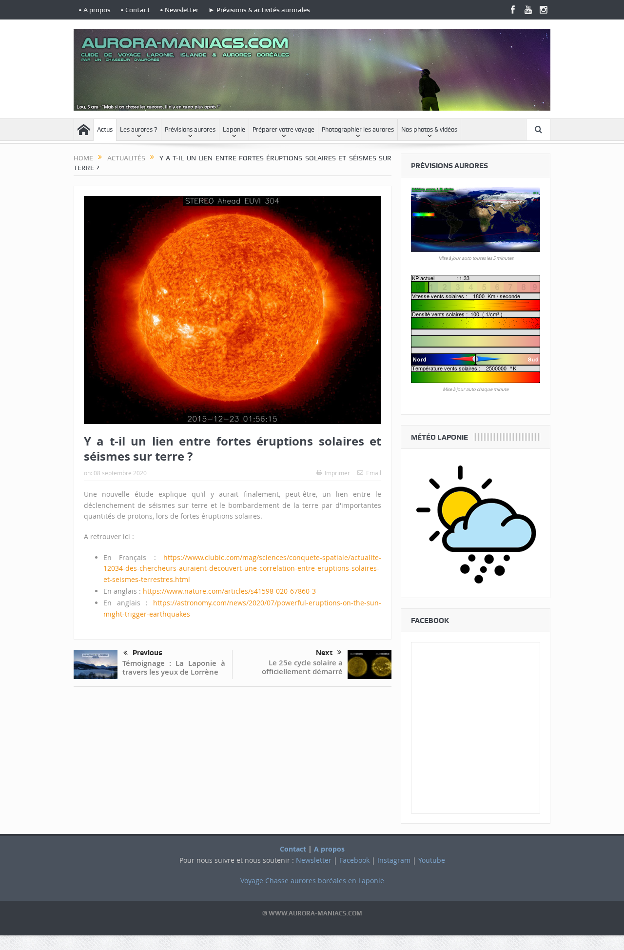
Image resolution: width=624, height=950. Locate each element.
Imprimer (337, 473)
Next (324, 652)
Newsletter (314, 860)
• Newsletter (179, 10)
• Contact (135, 10)
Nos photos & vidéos (429, 129)
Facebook (354, 860)
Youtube (431, 860)
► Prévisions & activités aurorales (259, 10)
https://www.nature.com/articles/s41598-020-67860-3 (229, 591)
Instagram (393, 860)
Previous (147, 652)
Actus (105, 129)
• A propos (94, 10)
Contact (293, 848)
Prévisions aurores (190, 129)
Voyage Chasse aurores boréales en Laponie (312, 880)
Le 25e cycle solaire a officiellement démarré (302, 667)
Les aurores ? (138, 129)
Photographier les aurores (358, 129)
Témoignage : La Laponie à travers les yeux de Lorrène (173, 667)
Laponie (234, 129)
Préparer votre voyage (283, 129)
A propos (329, 848)
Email (373, 473)
